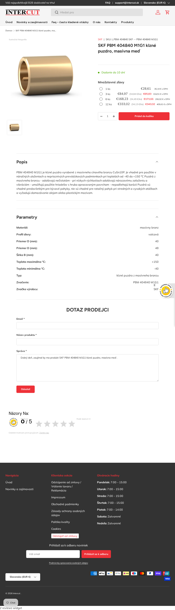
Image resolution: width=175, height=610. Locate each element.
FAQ (107, 2)
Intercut (16, 593)
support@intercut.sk (127, 2)
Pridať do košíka (144, 116)
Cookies (56, 528)
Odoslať (25, 389)
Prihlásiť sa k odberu (96, 554)
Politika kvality (60, 522)
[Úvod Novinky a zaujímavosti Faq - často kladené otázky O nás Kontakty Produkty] (69, 22)
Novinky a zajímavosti (19, 489)
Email (19, 318)
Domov (8, 31)
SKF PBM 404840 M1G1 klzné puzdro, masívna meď (36, 31)
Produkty (127, 22)
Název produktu (25, 334)
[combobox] (97, 12)
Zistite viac (44, 433)
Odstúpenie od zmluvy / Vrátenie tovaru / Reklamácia (66, 486)
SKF (100, 39)
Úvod (8, 22)
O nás (96, 22)
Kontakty (111, 22)
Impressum (58, 497)
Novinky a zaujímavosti (32, 22)
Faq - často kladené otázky (70, 22)
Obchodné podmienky (65, 504)
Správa (20, 351)
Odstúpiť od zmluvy (65, 536)
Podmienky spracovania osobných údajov (68, 563)
